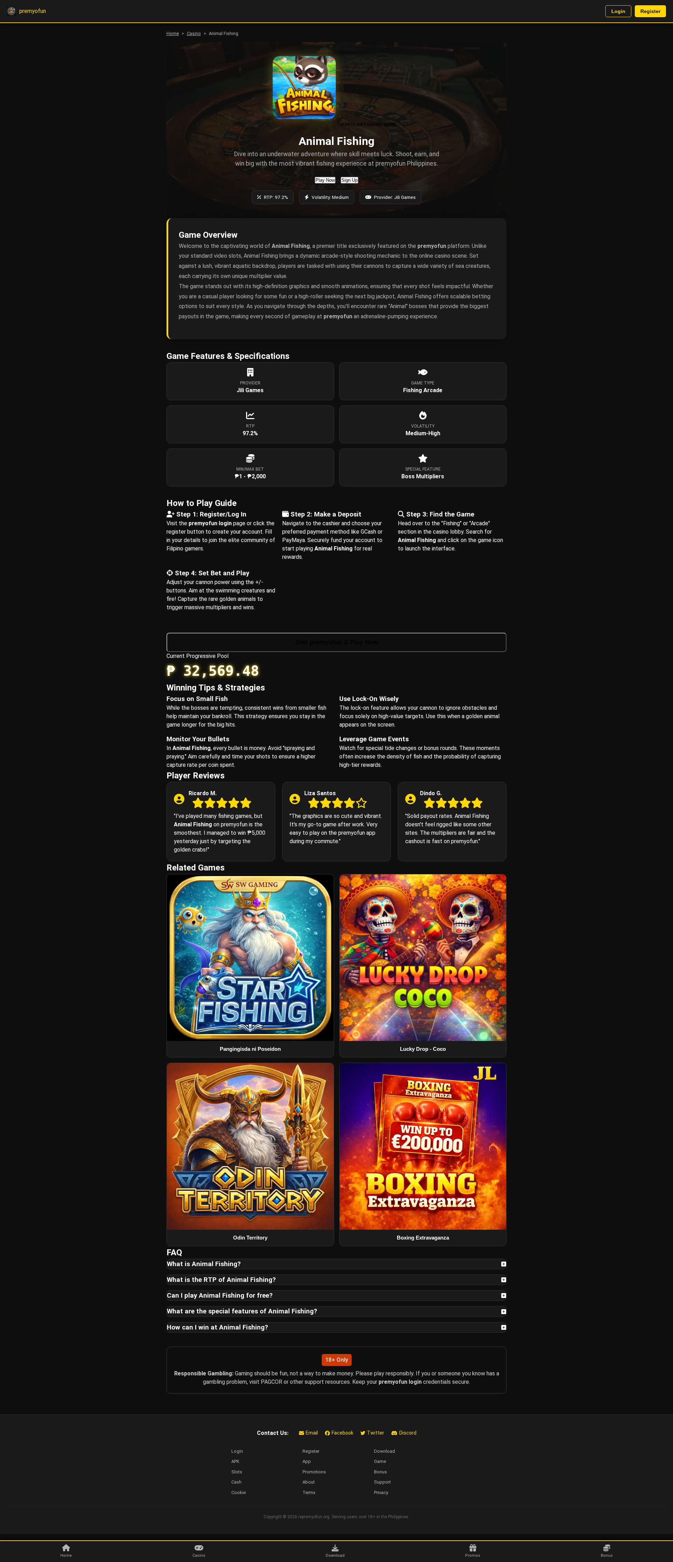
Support (382, 1482)
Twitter (375, 1433)
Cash (236, 1482)
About (308, 1482)
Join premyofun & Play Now (336, 642)
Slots (236, 1471)
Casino (194, 33)
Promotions (314, 1471)
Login (618, 11)
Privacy (381, 1492)
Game (380, 1461)
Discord (407, 1433)
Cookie (238, 1492)
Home (172, 33)
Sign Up (349, 180)
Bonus (380, 1471)
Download (384, 1451)
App (306, 1461)
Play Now (325, 180)
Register (650, 11)
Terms (308, 1492)
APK (235, 1461)
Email (312, 1433)
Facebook (342, 1433)
